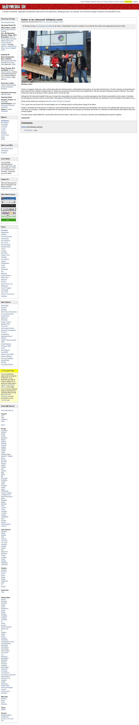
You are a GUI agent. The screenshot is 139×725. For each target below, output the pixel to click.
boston (3, 610)
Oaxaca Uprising (6, 356)
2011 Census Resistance (9, 312)
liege (2, 472)
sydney (3, 586)
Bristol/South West (7, 148)
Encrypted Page (8, 370)
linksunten (4, 478)
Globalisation (5, 263)
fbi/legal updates (6, 715)
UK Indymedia (20, 6)
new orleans (5, 649)
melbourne (4, 581)
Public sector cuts (43, 21)
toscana (3, 520)
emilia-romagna (6, 454)
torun (2, 518)
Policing (3, 282)
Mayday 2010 (5, 324)
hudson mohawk (6, 627)
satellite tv (4, 419)
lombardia (4, 480)
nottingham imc (6, 495)
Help (121, 1)
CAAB (13, 64)
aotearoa (4, 570)
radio (2, 417)
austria (3, 436)
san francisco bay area (8, 674)
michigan (4, 638)
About (111, 1)
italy (2, 469)
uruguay (3, 561)
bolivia (3, 533)
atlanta (3, 605)
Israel (3, 702)
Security (129, 1)
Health (3, 265)
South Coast (5, 135)
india (2, 592)
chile (2, 537)
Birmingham (5, 122)
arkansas (4, 601)
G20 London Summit (7, 328)
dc (2, 621)
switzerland (4, 517)
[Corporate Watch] (8, 206)
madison (3, 632)
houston (3, 625)
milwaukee (4, 640)
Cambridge (4, 125)
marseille (4, 485)
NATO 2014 (4, 305)
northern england (6, 493)
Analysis (4, 234)
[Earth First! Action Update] (8, 217)
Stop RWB (4, 352)
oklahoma (4, 656)
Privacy (105, 1)
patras (3, 498)
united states (5, 685)
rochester (4, 665)
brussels (3, 445)
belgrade (3, 443)
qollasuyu (4, 553)
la (1, 630)
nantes (3, 487)
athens (3, 434)
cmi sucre (4, 542)
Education (4, 253)
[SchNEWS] (8, 199)
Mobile (88, 1)
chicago (3, 614)
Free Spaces (5, 259)
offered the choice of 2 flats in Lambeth (57, 101)
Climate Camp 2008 (7, 354)
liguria (3, 474)
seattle (3, 682)
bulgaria (3, 447)
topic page (7, 94)
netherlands (4, 491)
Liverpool (4, 127)
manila (3, 579)
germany (4, 460)
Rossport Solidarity (7, 358)
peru (2, 550)
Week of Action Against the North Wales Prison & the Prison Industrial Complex (8, 40)
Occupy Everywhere (7, 314)
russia (3, 509)
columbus (4, 619)
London (61, 21)
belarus (3, 439)
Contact (116, 1)
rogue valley (5, 667)
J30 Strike (4, 320)
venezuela (4, 564)
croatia (3, 450)
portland (3, 662)
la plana (3, 471)
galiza (3, 458)
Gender (3, 261)
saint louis (4, 669)
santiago (3, 557)
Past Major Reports (7, 364)
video (2, 421)
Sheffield (4, 133)
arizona (3, 599)
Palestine (4, 280)
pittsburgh (4, 660)
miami (3, 636)
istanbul (3, 467)
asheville (4, 603)
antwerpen (4, 430)
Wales (3, 137)
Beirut (3, 700)
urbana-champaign (7, 687)
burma (3, 573)
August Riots (5, 316)
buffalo (3, 612)
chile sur (3, 539)
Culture (3, 249)
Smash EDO (5, 360)
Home (82, 1)
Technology (4, 290)
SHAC (3, 348)
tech (2, 720)
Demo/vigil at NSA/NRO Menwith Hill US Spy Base (8, 62)
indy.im (3, 166)
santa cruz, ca (5, 678)
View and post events (8, 22)
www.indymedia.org (7, 410)
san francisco (5, 673)
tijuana (3, 559)
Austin (3, 607)
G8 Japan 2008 (6, 346)
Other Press (5, 277)
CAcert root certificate (6, 395)
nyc (2, 654)
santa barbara (5, 676)
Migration (4, 273)
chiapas (3, 535)
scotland (3, 513)
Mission (99, 1)
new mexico (5, 647)
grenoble (3, 462)
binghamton (4, 608)
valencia (3, 526)
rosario (3, 555)
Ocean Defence (6, 275)
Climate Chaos (5, 247)
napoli (3, 489)
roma (2, 506)
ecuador (3, 546)
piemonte (4, 500)
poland (3, 502)
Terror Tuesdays (6, 77)
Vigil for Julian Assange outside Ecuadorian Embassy (8, 86)
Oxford (3, 131)
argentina (4, 531)
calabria (3, 449)
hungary (3, 463)
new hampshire (6, 643)
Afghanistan (5, 232)
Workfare (4, 310)
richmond (4, 664)
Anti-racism (4, 243)
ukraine (3, 522)
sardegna (4, 511)
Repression (4, 286)
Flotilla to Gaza (6, 322)
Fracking (4, 257)
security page (5, 400)
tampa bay (4, 684)
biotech (3, 709)
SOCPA (3, 362)
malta (3, 484)
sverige (3, 515)
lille (2, 476)
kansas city (4, 629)
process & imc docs (7, 719)
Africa (3, 425)
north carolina (5, 651)
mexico (3, 548)
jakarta (3, 577)
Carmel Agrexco (6, 344)
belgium (3, 441)
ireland (3, 465)
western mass (5, 691)
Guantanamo (5, 334)
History (3, 267)
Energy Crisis (5, 255)
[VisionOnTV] (8, 214)
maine (3, 634)
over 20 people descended (44, 26)
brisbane (3, 572)
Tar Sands (4, 326)
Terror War (4, 292)
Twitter (11, 166)
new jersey (4, 645)
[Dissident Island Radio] (8, 203)
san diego (4, 671)
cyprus (3, 452)
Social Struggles (53, 21)
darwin (3, 575)
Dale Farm (4, 318)
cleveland (4, 616)
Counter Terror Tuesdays (7, 71)
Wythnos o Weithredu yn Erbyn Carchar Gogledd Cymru (9, 48)
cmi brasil (4, 540)
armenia (3, 432)
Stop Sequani (5, 350)
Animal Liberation (6, 236)
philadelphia (4, 658)
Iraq (2, 271)
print (2, 416)
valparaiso (4, 563)
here (5, 79)
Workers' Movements (7, 294)
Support (135, 1)
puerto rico (4, 551)
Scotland (4, 153)
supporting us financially (8, 188)
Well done (29, 130)
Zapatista (4, 296)
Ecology (3, 251)
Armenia (3, 698)
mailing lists (5, 717)
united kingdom (6, 524)
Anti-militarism (5, 241)
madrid (3, 482)
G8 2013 (3, 308)
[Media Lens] (8, 210)
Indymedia (4, 269)
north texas (4, 652)
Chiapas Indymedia (6, 110)
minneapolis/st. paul (7, 641)
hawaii (3, 623)
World (3, 139)
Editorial (93, 1)
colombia (4, 544)
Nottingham (4, 150)
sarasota (4, 680)
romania (3, 507)
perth (2, 583)
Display (23, 127)
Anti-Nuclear (5, 238)
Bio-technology (5, 245)
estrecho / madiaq (6, 456)
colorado (3, 618)
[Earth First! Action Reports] (8, 221)
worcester (4, 693)
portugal (3, 504)
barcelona (4, 438)
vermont (3, 689)
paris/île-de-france (6, 496)
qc (2, 585)
